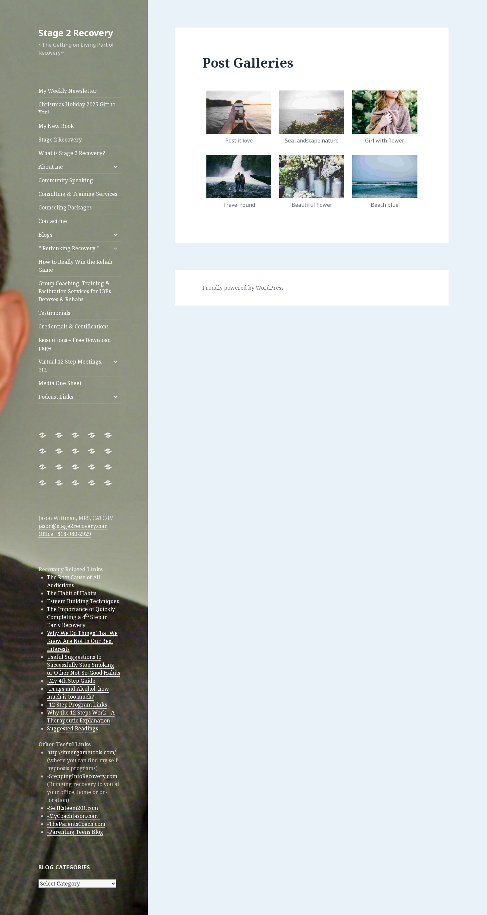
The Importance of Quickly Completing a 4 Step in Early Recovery (81, 617)
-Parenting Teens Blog (75, 831)
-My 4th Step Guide (71, 680)
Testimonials (54, 312)
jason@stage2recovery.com (73, 526)
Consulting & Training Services (77, 194)
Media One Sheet (59, 383)
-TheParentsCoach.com (76, 824)
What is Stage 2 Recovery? (71, 153)
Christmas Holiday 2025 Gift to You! (76, 108)
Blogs (45, 234)
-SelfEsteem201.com (72, 808)
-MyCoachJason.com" (73, 816)
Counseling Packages (65, 207)
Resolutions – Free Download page (74, 344)
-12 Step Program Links (77, 704)
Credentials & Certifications (73, 326)
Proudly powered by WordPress (243, 287)
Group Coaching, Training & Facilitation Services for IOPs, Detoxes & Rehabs (75, 291)
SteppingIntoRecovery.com (83, 776)
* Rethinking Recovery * (68, 248)
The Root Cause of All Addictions (73, 581)
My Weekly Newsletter (67, 90)
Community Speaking (65, 180)
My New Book (56, 126)
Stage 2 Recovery (75, 33)
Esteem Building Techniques (83, 601)
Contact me (52, 221)
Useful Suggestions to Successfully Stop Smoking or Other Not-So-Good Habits (83, 664)
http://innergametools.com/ (81, 752)
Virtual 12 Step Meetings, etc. (70, 365)
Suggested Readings (72, 728)
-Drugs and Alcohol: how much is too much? (78, 692)
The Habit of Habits (71, 593)
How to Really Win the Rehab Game (75, 265)
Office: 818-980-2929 (64, 534)
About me (50, 166)
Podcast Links (55, 396)
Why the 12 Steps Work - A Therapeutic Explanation (81, 716)
